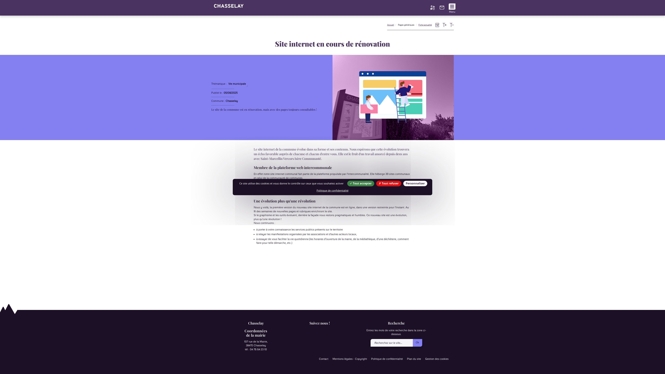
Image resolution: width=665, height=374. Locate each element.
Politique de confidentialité (387, 359)
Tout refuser (390, 183)
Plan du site (414, 359)
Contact (323, 359)
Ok (417, 342)
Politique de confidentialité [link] (332, 190)
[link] (442, 8)
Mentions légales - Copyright (349, 359)
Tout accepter (362, 183)
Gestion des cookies (437, 359)
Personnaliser (415, 183)
